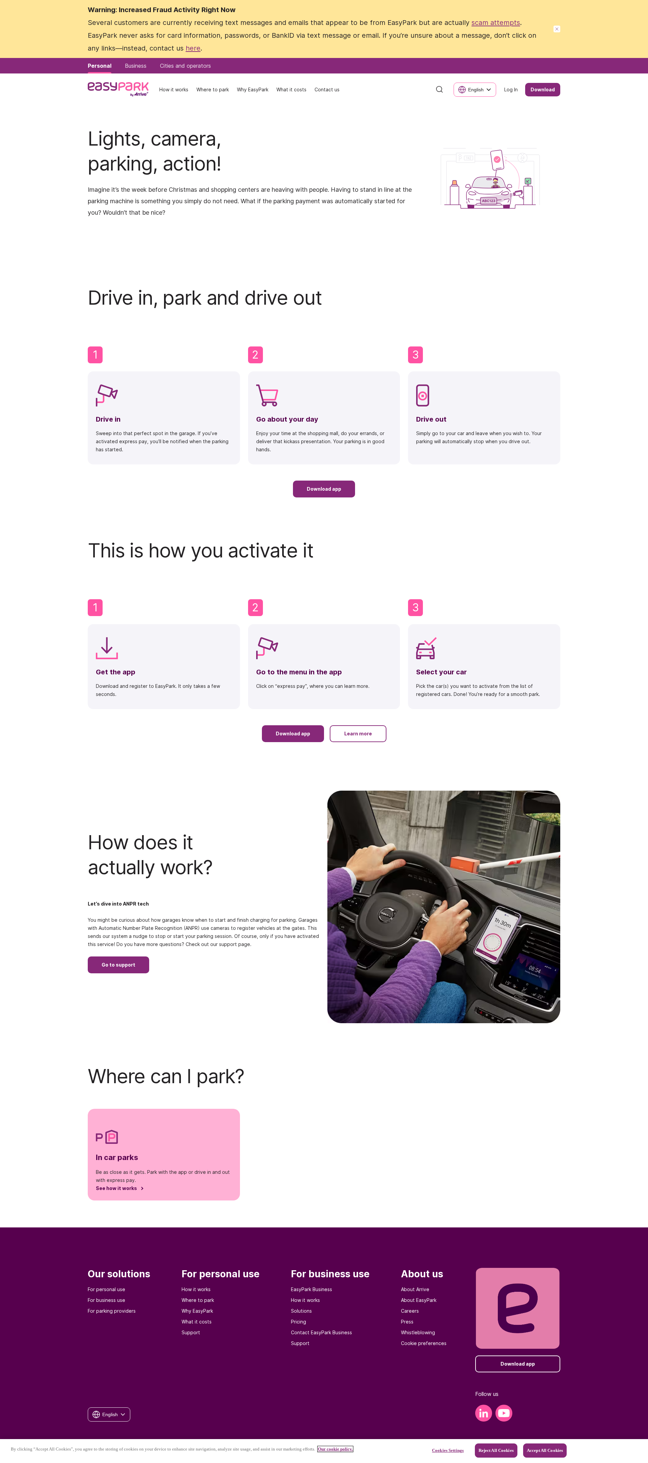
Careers (410, 1311)
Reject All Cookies (496, 1450)
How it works (196, 1289)
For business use (106, 1300)
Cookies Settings (448, 1450)
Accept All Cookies (545, 1450)
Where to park (198, 1300)
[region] (324, 1451)
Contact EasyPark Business (321, 1332)
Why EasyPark (197, 1311)
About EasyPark (418, 1300)
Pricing (298, 1321)
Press (407, 1321)
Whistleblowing (418, 1332)
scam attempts (495, 23)
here (193, 48)
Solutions (301, 1311)
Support (191, 1332)
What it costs (197, 1321)
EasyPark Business (311, 1289)
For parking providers (112, 1311)
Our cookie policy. (335, 1449)
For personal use (106, 1289)
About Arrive (415, 1289)
